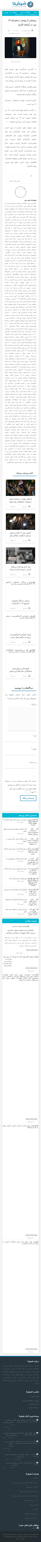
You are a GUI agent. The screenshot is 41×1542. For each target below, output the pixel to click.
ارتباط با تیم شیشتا (32, 1487)
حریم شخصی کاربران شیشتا (29, 1491)
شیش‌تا (35, 1478)
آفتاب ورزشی (33, 1505)
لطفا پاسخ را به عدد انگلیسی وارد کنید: (22, 789)
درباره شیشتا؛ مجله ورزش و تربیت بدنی (25, 1482)
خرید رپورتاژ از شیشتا (31, 1500)
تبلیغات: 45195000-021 (31, 1401)
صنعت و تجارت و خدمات (32, 950)
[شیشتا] (23, 4)
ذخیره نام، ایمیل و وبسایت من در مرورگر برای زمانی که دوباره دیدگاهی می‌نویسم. (20, 783)
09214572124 (34, 1404)
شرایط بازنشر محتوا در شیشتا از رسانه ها (24, 1496)
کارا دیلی (35, 1509)
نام (34, 736)
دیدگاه (33, 704)
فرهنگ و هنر (12, 33)
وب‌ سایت (32, 762)
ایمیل (33, 749)
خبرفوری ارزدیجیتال (31, 1514)
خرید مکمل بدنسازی (31, 1518)
